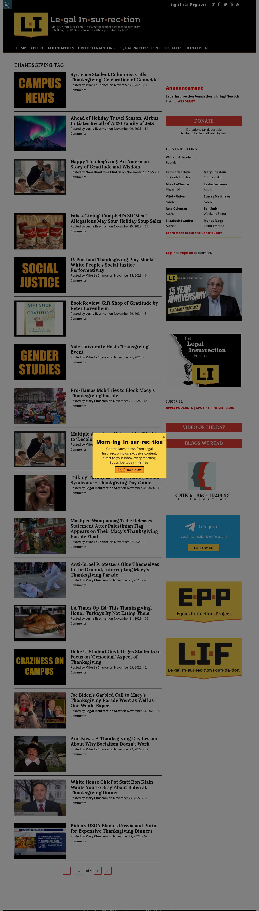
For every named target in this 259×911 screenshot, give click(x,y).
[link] (129, 437)
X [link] (164, 436)
